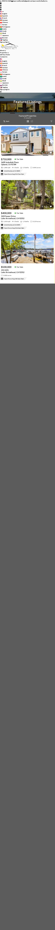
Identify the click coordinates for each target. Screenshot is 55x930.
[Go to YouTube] (0, 7)
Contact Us (3, 57)
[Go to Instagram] (0, 5)
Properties (3, 52)
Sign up (2, 42)
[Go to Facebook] (0, 3)
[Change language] (2, 12)
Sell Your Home (5, 54)
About (2, 50)
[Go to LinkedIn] (0, 9)
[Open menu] (0, 92)
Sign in (7, 42)
